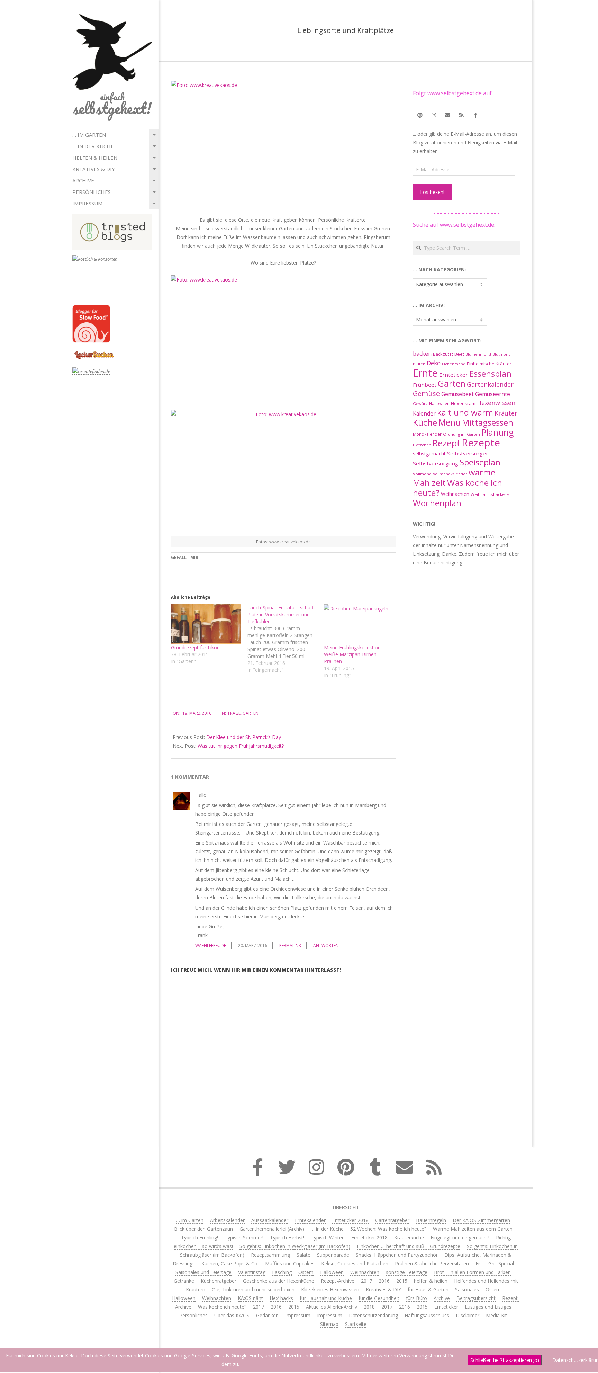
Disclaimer (467, 1315)
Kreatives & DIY (93, 169)
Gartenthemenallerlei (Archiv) (271, 1228)
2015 (401, 1280)
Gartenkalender (490, 384)
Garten (251, 713)
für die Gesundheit (379, 1298)
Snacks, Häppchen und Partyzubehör (397, 1254)
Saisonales (467, 1289)
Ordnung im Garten (461, 434)
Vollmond (422, 473)
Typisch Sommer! (244, 1237)
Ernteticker (453, 374)
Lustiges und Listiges (488, 1306)
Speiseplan (480, 462)
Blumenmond (478, 354)
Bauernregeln (431, 1220)
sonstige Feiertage (406, 1272)
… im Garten (89, 134)
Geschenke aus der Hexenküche (278, 1280)
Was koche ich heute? (457, 487)
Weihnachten (455, 494)
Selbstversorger (467, 453)
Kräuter (506, 413)
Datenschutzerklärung (373, 1315)
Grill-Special (501, 1263)
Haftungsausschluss (427, 1315)
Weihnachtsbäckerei (490, 494)
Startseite (355, 1324)
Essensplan (490, 373)
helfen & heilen (94, 157)
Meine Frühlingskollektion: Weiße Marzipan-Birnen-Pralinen (353, 654)
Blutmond (501, 354)
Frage (234, 713)
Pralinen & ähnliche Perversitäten (432, 1263)
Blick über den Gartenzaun (203, 1228)
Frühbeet (424, 384)
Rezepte (481, 442)
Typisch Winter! (328, 1237)
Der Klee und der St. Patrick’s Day (243, 737)
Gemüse (426, 393)
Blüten (419, 363)
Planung (497, 432)
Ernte (425, 373)
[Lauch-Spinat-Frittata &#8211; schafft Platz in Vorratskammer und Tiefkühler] (285, 639)
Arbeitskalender (227, 1220)
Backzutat (443, 354)
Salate (303, 1254)
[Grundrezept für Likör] (206, 624)
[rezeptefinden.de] (91, 371)
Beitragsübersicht (476, 1298)
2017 (366, 1280)
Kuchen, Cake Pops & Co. (230, 1263)
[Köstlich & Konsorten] (94, 259)
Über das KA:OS (232, 1315)
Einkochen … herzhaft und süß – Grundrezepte (408, 1246)
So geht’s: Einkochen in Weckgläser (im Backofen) (294, 1246)
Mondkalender (427, 434)
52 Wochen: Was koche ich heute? (388, 1228)
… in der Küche (93, 146)
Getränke (184, 1280)
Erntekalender (310, 1220)
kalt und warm (465, 412)
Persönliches (91, 191)
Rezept (446, 443)
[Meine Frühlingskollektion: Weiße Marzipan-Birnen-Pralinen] (358, 624)
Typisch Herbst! (287, 1237)
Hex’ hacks (281, 1298)
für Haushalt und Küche (326, 1298)
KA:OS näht (250, 1298)
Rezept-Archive (337, 1280)
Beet (459, 354)
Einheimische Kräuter (489, 363)
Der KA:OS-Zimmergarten (481, 1220)
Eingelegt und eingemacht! (460, 1237)
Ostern (306, 1272)
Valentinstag (251, 1272)
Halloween (439, 403)
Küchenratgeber (218, 1280)
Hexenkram (463, 403)
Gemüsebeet (457, 394)
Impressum (87, 203)
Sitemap (329, 1324)
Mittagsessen (487, 422)
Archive (83, 180)
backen (422, 353)
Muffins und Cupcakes (290, 1263)
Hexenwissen (496, 403)
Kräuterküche (409, 1237)
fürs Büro (416, 1298)
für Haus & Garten (428, 1289)
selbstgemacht (429, 453)
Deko (434, 363)
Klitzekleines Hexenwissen (330, 1289)
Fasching (282, 1272)
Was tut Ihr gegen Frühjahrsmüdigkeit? (241, 745)
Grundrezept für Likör (195, 647)
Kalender (424, 413)
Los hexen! (432, 192)
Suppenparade (333, 1254)
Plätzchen (422, 444)
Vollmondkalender (450, 473)
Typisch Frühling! (199, 1237)
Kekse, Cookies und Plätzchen (354, 1263)
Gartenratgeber (392, 1220)
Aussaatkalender (269, 1220)
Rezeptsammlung (270, 1254)
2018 (369, 1306)
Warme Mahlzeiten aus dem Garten (473, 1228)
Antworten (326, 945)
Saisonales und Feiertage (203, 1272)
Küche (425, 422)
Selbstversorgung (435, 463)
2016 (384, 1280)
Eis (478, 1263)
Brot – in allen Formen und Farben (472, 1272)
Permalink (290, 945)
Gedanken (267, 1315)
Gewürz (420, 403)
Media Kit (496, 1315)
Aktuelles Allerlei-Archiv (331, 1306)
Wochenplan (437, 503)
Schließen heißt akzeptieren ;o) (504, 1360)
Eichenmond (453, 364)
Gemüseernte (492, 394)
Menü (449, 422)
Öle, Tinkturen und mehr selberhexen (253, 1289)
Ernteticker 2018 (350, 1220)
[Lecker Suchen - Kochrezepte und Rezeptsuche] (94, 352)
